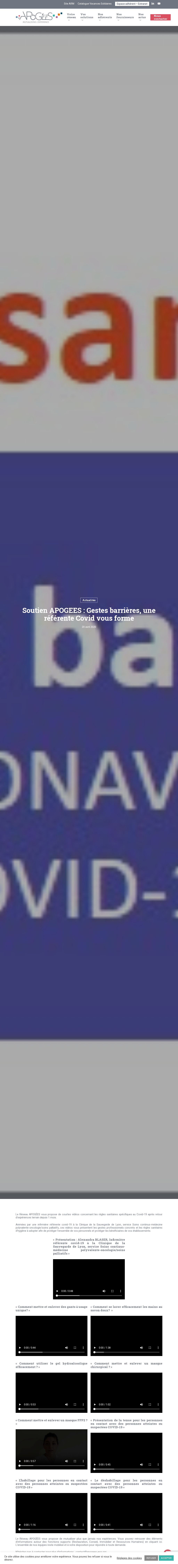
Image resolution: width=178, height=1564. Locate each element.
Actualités (88, 600)
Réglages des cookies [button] (129, 1558)
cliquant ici (155, 1541)
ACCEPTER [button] (166, 1558)
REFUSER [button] (151, 1558)
